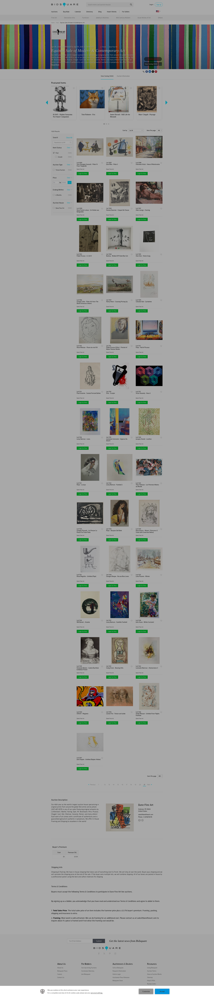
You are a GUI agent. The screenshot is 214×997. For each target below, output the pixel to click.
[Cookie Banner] (107, 991)
